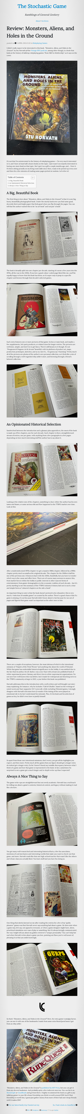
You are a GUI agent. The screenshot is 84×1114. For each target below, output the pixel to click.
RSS (28, 1110)
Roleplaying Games (40, 43)
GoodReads (22, 1093)
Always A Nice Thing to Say (18, 186)
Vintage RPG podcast (39, 50)
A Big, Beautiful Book (16, 181)
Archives (45, 21)
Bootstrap (44, 1110)
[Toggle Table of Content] (32, 177)
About (38, 21)
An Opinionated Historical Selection (21, 183)
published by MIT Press (51, 1088)
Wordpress (35, 1110)
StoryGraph (11, 1093)
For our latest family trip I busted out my (24, 1105)
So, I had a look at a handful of (64, 1105)
